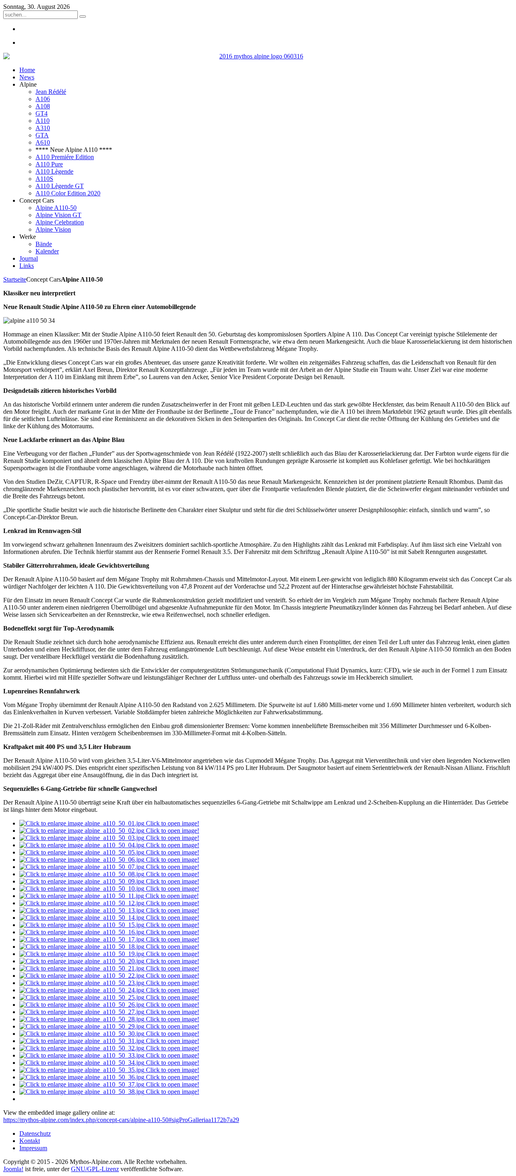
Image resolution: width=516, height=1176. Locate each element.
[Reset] (82, 16)
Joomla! (13, 1169)
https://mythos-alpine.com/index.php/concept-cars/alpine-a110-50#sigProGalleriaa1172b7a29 (121, 1119)
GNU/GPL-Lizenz (95, 1169)
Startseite (14, 279)
